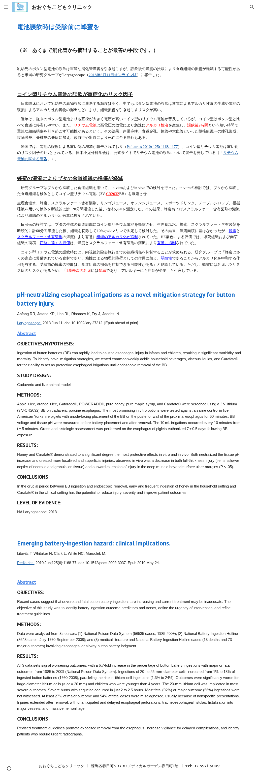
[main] (129, 26)
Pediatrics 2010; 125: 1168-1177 (152, 147)
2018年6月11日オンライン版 (113, 75)
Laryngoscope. (29, 323)
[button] (6, 7)
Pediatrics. (26, 563)
